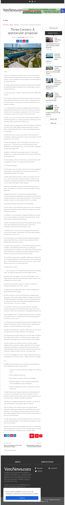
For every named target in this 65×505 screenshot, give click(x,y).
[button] (63, 10)
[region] (22, 495)
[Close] (39, 489)
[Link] (49, 40)
